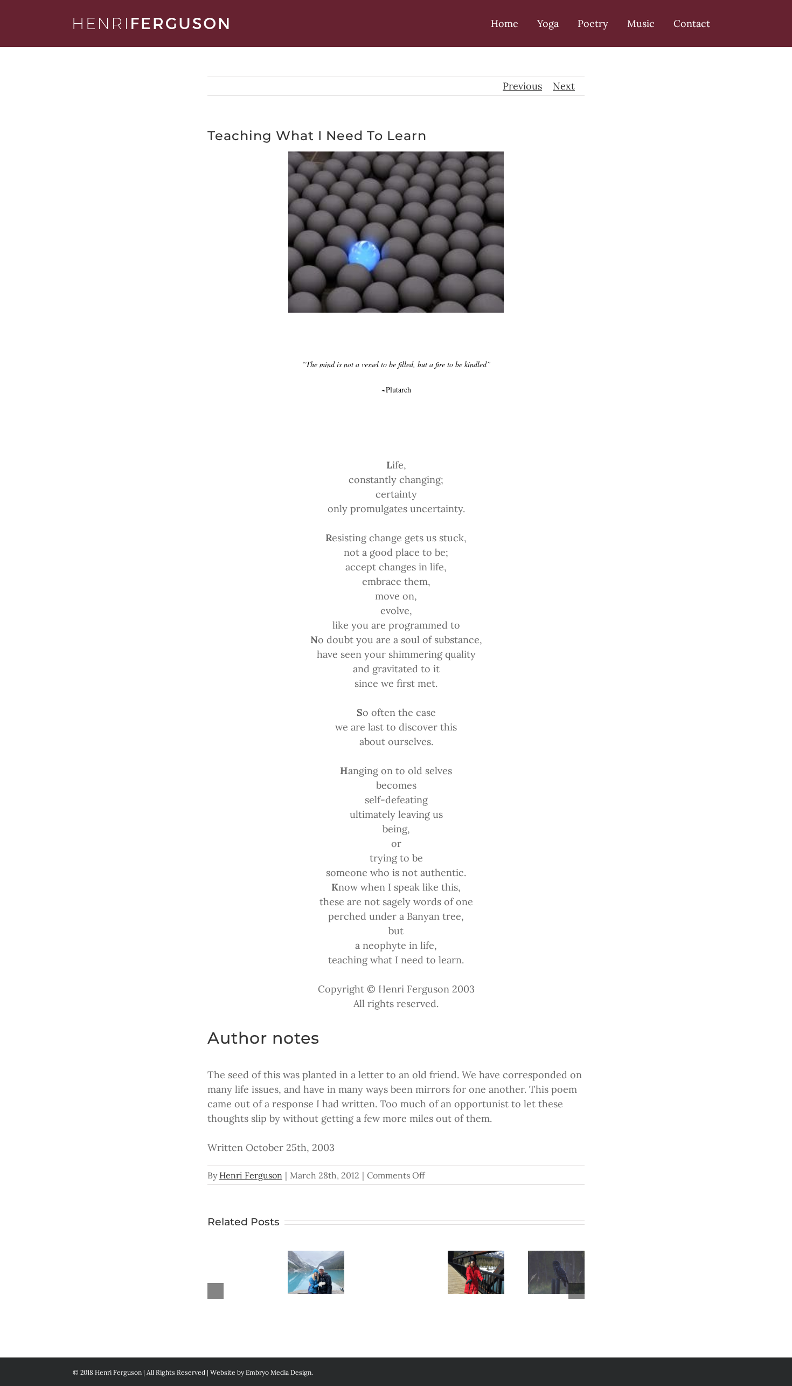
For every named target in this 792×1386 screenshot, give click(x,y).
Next (564, 86)
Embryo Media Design (278, 1372)
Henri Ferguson (250, 1175)
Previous (522, 86)
